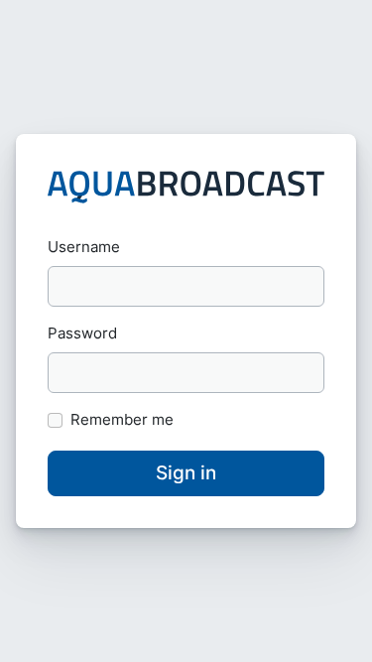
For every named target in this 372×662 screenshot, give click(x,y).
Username (84, 246)
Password (82, 333)
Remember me (122, 419)
